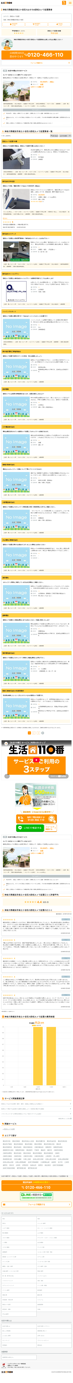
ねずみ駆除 (40, 1242)
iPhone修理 (5, 1314)
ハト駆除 (4, 1242)
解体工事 (39, 1295)
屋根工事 (4, 1295)
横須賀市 (29, 1150)
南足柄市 (48, 1165)
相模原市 (48, 1147)
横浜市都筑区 (48, 1153)
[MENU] (70, 3)
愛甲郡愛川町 (21, 1168)
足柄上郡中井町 (38, 1159)
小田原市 (48, 1156)
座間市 (40, 1165)
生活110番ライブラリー (43, 1326)
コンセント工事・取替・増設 (44, 1252)
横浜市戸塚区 (7, 1144)
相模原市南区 (20, 1150)
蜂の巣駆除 (5, 1233)
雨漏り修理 (40, 1271)
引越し (39, 1309)
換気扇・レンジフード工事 (9, 1256)
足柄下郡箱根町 (33, 1162)
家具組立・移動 (6, 1309)
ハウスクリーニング (7, 1280)
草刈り (4, 1223)
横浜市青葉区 (37, 1153)
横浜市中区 (6, 1141)
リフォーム (40, 1299)
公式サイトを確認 (36, 87)
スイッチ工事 (5, 1261)
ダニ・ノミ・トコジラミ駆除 (44, 1228)
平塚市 (36, 1150)
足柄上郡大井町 (50, 1159)
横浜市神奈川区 (49, 1144)
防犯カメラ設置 (16, 1176)
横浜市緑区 (17, 1147)
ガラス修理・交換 (42, 1266)
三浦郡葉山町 (45, 1162)
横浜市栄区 (17, 1153)
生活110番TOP (5, 1176)
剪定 (3, 1218)
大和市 (18, 1165)
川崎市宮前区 (58, 1150)
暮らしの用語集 (6, 1331)
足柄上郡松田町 (63, 1159)
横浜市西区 (38, 1144)
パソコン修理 (5, 1290)
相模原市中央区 (8, 1150)
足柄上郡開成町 (20, 1162)
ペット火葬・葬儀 (42, 1285)
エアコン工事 (40, 1256)
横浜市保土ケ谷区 (28, 1141)
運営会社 (39, 1345)
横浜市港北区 (62, 1141)
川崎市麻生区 (39, 1147)
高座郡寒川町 (7, 1159)
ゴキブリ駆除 (5, 1237)
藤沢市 (49, 1150)
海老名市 (33, 1165)
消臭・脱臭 (40, 1280)
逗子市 (60, 1162)
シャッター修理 (41, 1223)
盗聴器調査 (40, 1304)
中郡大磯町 (17, 1159)
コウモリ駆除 (5, 1247)
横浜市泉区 (27, 1153)
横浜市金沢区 (51, 1141)
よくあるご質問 (6, 1335)
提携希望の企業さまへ (8, 1357)
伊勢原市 (25, 1165)
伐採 (38, 1218)
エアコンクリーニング (8, 1285)
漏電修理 (4, 1252)
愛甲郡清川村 (32, 1168)
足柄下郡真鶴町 (58, 1165)
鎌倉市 (43, 1150)
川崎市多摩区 (7, 1153)
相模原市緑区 (58, 1147)
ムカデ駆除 (40, 1233)
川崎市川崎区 (7, 1156)
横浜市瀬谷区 (28, 1147)
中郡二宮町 (27, 1159)
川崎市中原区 (28, 1156)
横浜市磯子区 (40, 1141)
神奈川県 (37, 1176)
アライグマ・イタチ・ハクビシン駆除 (47, 1237)
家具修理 (39, 1290)
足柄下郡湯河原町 (9, 1168)
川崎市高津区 (39, 1156)
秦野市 (5, 1165)
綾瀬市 (54, 1162)
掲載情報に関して (42, 1331)
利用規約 (4, 1345)
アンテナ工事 (40, 1247)
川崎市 (57, 1153)
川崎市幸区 (17, 1156)
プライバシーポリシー (43, 1340)
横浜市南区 (16, 1141)
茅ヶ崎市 (56, 1156)
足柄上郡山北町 (8, 1162)
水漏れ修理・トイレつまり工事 (10, 1271)
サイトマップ (5, 1340)
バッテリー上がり (42, 1276)
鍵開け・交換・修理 (7, 1266)
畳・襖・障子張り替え (8, 1276)
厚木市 (11, 1165)
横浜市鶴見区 (7, 1147)
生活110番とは (6, 1326)
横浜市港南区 (18, 1144)
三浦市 (66, 1162)
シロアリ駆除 (5, 1228)
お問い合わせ (40, 1335)
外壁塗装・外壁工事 (7, 1299)
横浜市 (58, 1144)
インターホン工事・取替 (43, 1261)
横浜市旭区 (29, 1144)
